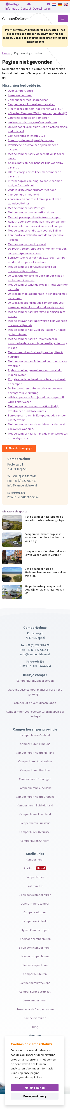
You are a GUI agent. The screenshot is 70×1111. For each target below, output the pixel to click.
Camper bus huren (35, 974)
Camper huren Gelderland (35, 788)
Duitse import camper (35, 904)
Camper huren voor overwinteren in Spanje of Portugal (35, 714)
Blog (35, 1027)
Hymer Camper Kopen (35, 930)
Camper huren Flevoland (35, 814)
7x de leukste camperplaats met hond (32, 190)
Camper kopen (35, 877)
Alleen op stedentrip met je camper (31, 140)
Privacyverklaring (34, 1096)
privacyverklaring (22, 1077)
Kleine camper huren (35, 965)
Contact (26, 9)
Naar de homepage (20, 448)
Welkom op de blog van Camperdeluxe (32, 122)
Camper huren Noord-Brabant (35, 797)
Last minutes (35, 886)
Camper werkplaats (35, 921)
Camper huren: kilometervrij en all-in (31, 104)
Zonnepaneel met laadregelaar (28, 100)
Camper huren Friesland (35, 823)
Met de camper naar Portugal (26, 208)
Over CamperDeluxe (21, 91)
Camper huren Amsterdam (35, 761)
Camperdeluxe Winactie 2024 (26, 136)
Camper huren (35, 859)
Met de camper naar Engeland (27, 244)
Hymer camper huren (35, 956)
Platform (34, 868)
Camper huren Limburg (35, 744)
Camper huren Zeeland (35, 735)
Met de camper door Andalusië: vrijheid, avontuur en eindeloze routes (33, 408)
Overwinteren (42, 9)
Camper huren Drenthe (35, 770)
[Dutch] (54, 4)
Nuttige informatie (12, 6)
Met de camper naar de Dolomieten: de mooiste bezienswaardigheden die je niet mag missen (37, 343)
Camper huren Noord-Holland (35, 753)
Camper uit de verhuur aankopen (35, 703)
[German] (60, 4)
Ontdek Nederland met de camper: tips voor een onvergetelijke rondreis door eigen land (36, 305)
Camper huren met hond (23, 194)
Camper (14, 19)
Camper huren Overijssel (35, 832)
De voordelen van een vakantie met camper (36, 226)
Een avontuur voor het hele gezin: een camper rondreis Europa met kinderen (37, 260)
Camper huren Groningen (35, 779)
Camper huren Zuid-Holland (35, 805)
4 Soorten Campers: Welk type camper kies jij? (37, 113)
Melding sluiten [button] (35, 1088)
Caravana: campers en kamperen (28, 118)
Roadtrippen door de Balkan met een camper (37, 222)
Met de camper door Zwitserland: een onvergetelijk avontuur (32, 269)
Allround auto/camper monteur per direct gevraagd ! (35, 692)
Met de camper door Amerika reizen (31, 212)
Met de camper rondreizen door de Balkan (35, 230)
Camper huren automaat (35, 992)
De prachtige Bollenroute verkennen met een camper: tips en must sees (37, 251)
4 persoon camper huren (35, 939)
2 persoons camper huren (35, 895)
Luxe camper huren (20, 95)
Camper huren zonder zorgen (35, 681)
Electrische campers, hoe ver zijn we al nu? (35, 109)
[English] (66, 4)
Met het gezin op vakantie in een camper (34, 217)
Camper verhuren (35, 1018)
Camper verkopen (35, 912)
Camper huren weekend (35, 983)
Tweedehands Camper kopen (35, 1009)
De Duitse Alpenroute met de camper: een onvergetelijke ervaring (35, 390)
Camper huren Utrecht (35, 841)
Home (6, 53)
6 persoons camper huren (35, 948)
